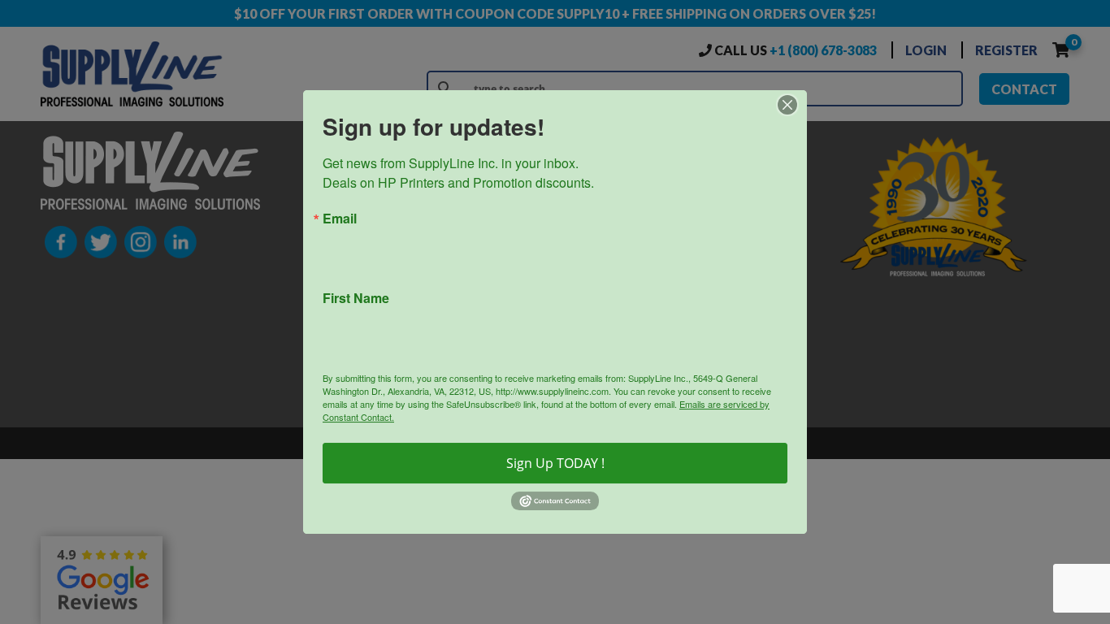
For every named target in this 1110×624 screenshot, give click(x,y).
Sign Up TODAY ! (555, 463)
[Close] (792, 105)
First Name (356, 298)
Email (340, 218)
